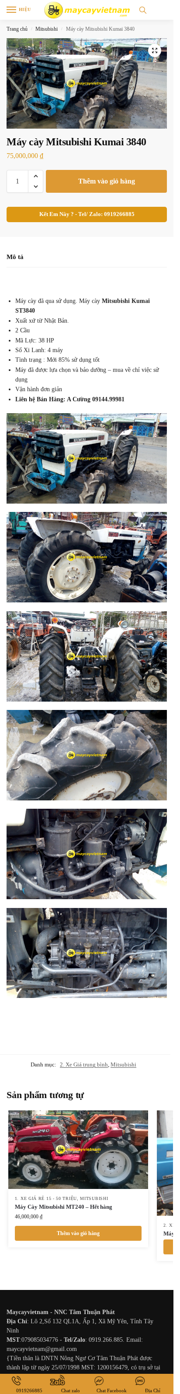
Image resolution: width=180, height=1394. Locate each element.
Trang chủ (17, 29)
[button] (154, 50)
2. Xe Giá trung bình (84, 1064)
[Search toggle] (142, 10)
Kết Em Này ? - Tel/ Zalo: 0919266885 (87, 214)
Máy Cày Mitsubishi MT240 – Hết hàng (63, 1206)
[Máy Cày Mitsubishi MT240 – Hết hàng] (78, 1149)
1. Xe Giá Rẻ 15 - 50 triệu (46, 1198)
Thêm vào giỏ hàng (106, 181)
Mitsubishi (46, 29)
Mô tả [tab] (15, 256)
